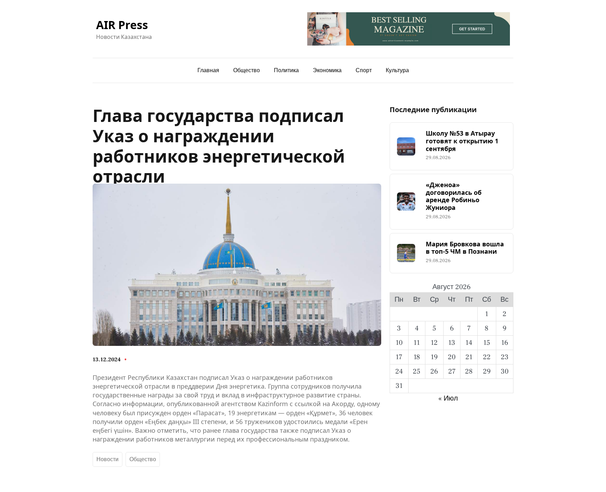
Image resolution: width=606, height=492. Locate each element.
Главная (208, 70)
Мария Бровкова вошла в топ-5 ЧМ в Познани (465, 247)
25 (416, 371)
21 (468, 357)
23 (505, 357)
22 (487, 357)
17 (399, 357)
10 (399, 342)
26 (434, 371)
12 (434, 342)
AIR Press (122, 24)
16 (504, 342)
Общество (142, 459)
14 (468, 342)
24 (399, 371)
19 (434, 357)
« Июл (448, 398)
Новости (107, 459)
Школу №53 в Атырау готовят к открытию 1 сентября (462, 141)
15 (486, 342)
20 (452, 357)
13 (451, 342)
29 (487, 371)
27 (452, 371)
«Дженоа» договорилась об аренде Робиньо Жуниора (454, 196)
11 (416, 342)
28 (469, 371)
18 (416, 357)
